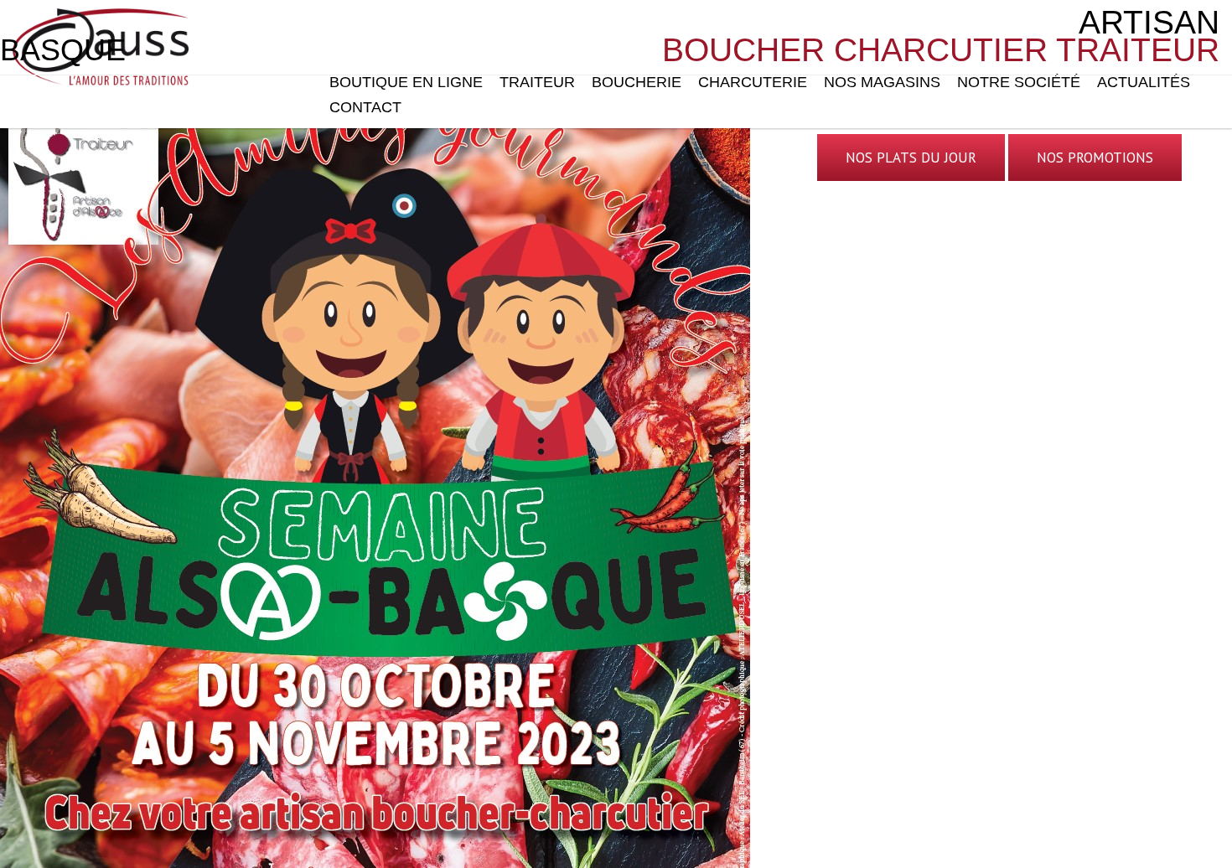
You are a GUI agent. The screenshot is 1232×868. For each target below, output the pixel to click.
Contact (365, 107)
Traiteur (537, 82)
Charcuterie (752, 82)
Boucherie (636, 82)
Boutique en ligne (406, 82)
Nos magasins (882, 82)
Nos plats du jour (911, 157)
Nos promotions (1095, 157)
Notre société (1018, 82)
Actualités (1143, 82)
